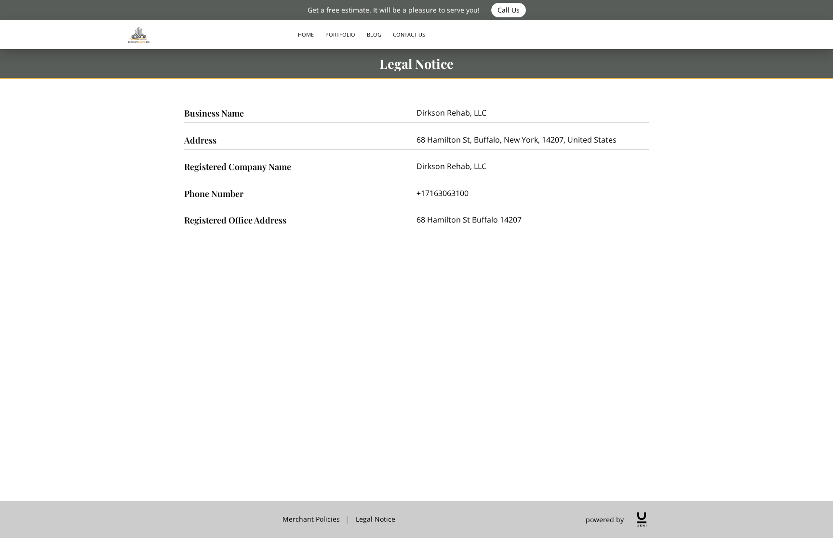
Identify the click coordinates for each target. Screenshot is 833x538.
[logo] (641, 519)
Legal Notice (375, 519)
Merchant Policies (311, 519)
